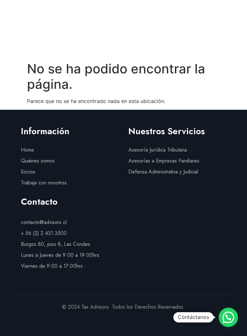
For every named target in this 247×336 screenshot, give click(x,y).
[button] (237, 36)
